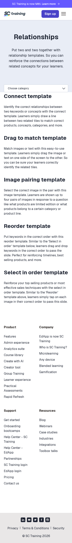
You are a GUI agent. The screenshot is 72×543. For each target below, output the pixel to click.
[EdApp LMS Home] (14, 14)
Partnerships (13, 459)
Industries (46, 438)
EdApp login (12, 471)
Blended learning (51, 366)
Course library (13, 355)
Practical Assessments (13, 388)
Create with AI (13, 361)
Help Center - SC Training (15, 439)
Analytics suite (14, 349)
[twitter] (35, 520)
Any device (47, 360)
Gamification (48, 372)
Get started (12, 420)
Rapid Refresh (14, 397)
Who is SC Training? (53, 347)
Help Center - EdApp (13, 450)
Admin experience (16, 343)
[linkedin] (23, 520)
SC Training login (15, 465)
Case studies (48, 432)
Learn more (49, 4)
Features (10, 336)
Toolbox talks (48, 451)
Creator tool (12, 367)
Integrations (47, 445)
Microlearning (48, 353)
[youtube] (29, 520)
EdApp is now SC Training (51, 338)
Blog (42, 420)
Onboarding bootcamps (12, 428)
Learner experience (17, 380)
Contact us (11, 483)
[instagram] (47, 520)
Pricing (9, 477)
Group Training (14, 374)
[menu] (63, 14)
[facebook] (41, 520)
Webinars (45, 426)
